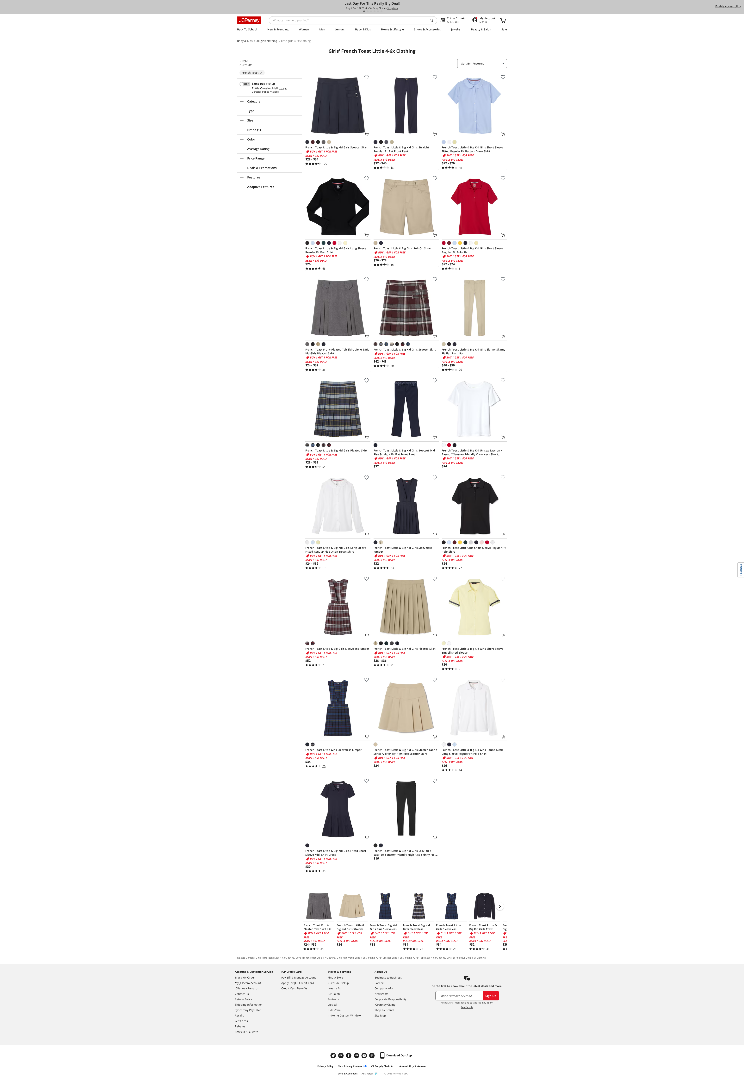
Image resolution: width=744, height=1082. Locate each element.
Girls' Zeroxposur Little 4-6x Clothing (466, 957)
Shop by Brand (384, 1010)
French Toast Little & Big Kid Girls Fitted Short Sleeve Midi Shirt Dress (335, 852)
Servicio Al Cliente (246, 1032)
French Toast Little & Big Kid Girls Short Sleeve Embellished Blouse (472, 650)
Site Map (380, 1015)
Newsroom (381, 994)
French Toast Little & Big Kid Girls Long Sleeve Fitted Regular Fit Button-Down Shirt (335, 549)
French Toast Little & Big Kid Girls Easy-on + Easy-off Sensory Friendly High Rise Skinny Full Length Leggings (404, 853)
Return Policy (243, 999)
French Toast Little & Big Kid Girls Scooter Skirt (336, 147)
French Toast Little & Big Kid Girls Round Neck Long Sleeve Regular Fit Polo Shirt (472, 752)
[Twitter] (334, 1055)
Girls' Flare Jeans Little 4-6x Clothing (275, 957)
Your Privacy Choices (350, 1066)
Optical (332, 1004)
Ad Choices (368, 1073)
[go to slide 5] (378, 11)
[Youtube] (365, 1055)
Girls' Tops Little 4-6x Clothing (429, 957)
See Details (467, 1007)
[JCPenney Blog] (372, 1055)
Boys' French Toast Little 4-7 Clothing (315, 957)
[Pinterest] (357, 1055)
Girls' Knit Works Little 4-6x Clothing (356, 957)
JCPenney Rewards (247, 988)
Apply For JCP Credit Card (297, 983)
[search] (433, 20)
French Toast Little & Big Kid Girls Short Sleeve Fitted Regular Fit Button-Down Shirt (472, 149)
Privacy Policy (325, 1066)
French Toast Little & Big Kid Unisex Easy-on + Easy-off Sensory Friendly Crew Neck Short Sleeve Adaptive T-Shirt (472, 452)
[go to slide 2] (368, 11)
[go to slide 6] (381, 11)
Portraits (333, 999)
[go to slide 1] (364, 11)
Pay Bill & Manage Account (298, 977)
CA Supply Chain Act (383, 1066)
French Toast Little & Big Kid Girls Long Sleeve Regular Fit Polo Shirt (335, 250)
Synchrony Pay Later (248, 1010)
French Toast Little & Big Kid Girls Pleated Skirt (336, 450)
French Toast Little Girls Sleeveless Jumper (333, 750)
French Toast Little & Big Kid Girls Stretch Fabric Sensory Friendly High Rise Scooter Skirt (405, 752)
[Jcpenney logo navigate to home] (249, 20)
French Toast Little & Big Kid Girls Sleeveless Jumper (403, 549)
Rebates (240, 1026)
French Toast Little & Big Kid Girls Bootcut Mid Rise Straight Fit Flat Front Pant (404, 452)
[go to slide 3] (371, 11)
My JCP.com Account (248, 983)
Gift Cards (241, 1021)
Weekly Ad (334, 988)
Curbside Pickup (338, 983)
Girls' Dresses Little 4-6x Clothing (394, 957)
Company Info (384, 988)
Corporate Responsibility (390, 999)
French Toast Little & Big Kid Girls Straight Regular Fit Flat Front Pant (401, 149)
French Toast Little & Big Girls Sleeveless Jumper (337, 648)
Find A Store (336, 977)
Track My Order (245, 977)
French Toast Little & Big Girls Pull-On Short (402, 248)
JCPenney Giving (385, 1004)
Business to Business (388, 977)
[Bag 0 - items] (503, 20)
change (283, 88)
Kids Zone (334, 1010)
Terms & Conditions (347, 1073)
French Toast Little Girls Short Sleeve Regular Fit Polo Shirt (474, 549)
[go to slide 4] (374, 11)
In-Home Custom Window (344, 1015)
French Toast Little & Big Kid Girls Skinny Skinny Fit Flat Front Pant (473, 351)
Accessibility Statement (413, 1066)
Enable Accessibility (728, 6)
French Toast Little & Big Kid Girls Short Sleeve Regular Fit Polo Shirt (472, 250)
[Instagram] (341, 1055)
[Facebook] (349, 1055)
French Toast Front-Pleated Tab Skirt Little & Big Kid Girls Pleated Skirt (337, 351)
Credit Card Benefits (294, 988)
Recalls (239, 1015)
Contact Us (242, 994)
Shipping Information (249, 1004)
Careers (380, 983)
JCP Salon (334, 994)
